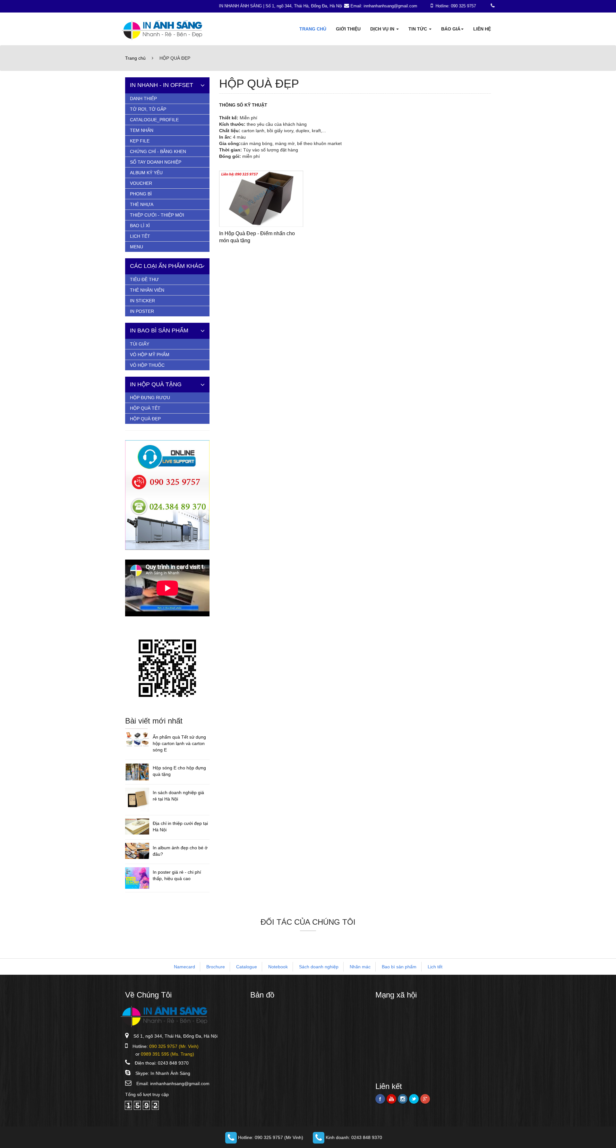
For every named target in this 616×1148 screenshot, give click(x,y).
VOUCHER (141, 183)
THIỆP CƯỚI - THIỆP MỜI (157, 215)
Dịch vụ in (383, 28)
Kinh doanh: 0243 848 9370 (353, 1137)
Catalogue (246, 966)
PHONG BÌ (141, 193)
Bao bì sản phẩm (399, 966)
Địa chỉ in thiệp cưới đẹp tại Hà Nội (180, 826)
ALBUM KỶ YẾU (146, 172)
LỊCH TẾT (140, 236)
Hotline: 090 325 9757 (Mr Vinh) (270, 1137)
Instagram (402, 1099)
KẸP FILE (140, 140)
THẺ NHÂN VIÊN (147, 290)
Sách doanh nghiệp (318, 966)
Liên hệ (482, 28)
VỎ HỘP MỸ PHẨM (149, 354)
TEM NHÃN (141, 130)
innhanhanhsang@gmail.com (180, 1083)
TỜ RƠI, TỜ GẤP (148, 109)
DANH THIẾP (143, 98)
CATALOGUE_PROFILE (154, 119)
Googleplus (425, 1099)
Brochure (215, 966)
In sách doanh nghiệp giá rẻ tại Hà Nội (178, 795)
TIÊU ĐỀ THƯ (144, 279)
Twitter (414, 1099)
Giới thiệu (348, 28)
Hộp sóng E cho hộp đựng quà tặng (179, 771)
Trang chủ (312, 28)
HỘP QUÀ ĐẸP (145, 418)
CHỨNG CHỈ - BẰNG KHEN (158, 151)
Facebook (380, 1099)
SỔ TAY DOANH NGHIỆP (155, 162)
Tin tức (418, 28)
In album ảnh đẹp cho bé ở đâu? (180, 851)
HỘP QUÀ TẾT (145, 408)
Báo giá (450, 28)
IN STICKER (142, 300)
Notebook (278, 966)
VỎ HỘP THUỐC (147, 365)
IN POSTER (142, 311)
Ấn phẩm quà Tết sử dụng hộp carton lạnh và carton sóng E (179, 743)
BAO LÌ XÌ (140, 225)
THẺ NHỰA (141, 204)
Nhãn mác (360, 966)
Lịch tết (435, 966)
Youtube (391, 1099)
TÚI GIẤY (139, 344)
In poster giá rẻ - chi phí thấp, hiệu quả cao (177, 875)
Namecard (184, 966)
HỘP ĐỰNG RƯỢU (150, 397)
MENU (136, 246)
